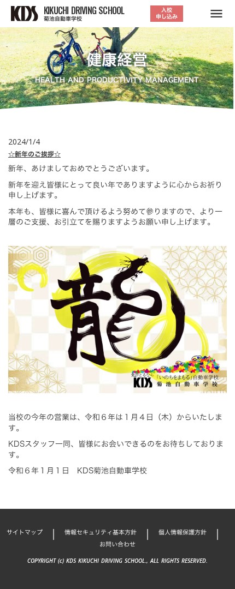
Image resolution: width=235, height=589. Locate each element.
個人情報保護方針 (182, 532)
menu (216, 13)
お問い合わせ (117, 544)
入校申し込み (167, 13)
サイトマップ (25, 532)
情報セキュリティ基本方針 (100, 532)
